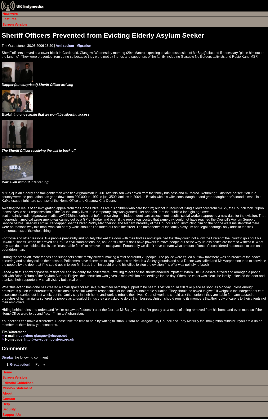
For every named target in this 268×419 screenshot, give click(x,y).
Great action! (20, 364)
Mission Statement (17, 388)
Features (10, 19)
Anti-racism (65, 45)
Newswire (10, 14)
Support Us (12, 414)
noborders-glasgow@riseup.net (41, 335)
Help (6, 404)
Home (7, 372)
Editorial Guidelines (18, 383)
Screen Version (15, 24)
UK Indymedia (29, 6)
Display (8, 357)
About (7, 393)
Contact (9, 399)
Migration (83, 45)
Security (9, 409)
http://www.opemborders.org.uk (49, 339)
